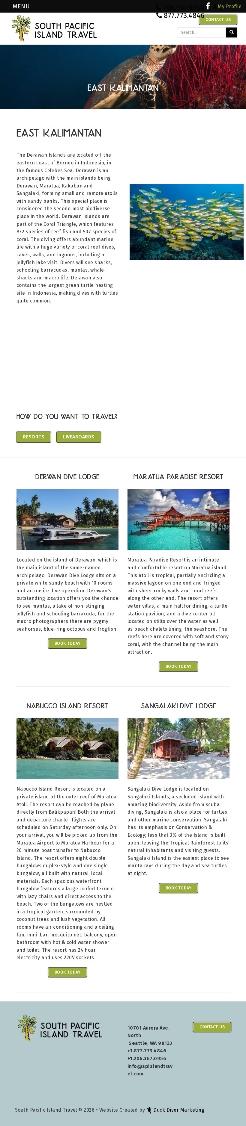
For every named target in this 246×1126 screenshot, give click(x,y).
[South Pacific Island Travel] (54, 28)
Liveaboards (78, 437)
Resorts (33, 437)
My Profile (230, 6)
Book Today (68, 643)
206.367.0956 (183, 7)
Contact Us (218, 19)
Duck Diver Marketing (178, 1110)
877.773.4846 (184, 15)
